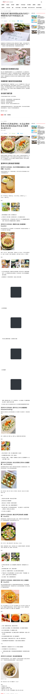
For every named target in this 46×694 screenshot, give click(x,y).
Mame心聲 (5, 11)
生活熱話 (9, 11)
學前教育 (39, 15)
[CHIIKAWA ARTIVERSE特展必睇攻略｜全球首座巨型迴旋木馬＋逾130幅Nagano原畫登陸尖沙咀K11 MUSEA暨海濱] (34, 21)
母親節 (5, 114)
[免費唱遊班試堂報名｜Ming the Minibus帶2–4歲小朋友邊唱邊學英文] (34, 17)
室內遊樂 (39, 19)
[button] (41, 2)
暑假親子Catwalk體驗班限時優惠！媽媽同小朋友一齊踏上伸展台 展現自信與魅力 (41, 32)
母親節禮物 (9, 114)
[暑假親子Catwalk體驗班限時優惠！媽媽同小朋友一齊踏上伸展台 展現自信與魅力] (34, 32)
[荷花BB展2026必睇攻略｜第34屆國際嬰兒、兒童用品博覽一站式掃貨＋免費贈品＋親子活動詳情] (34, 27)
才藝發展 (39, 30)
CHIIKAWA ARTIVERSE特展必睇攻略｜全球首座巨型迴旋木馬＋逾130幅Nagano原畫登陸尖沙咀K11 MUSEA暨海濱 (41, 22)
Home (2, 11)
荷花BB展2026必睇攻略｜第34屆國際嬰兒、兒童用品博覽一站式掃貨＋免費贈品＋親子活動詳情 (41, 27)
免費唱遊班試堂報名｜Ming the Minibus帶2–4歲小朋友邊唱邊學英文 (41, 17)
